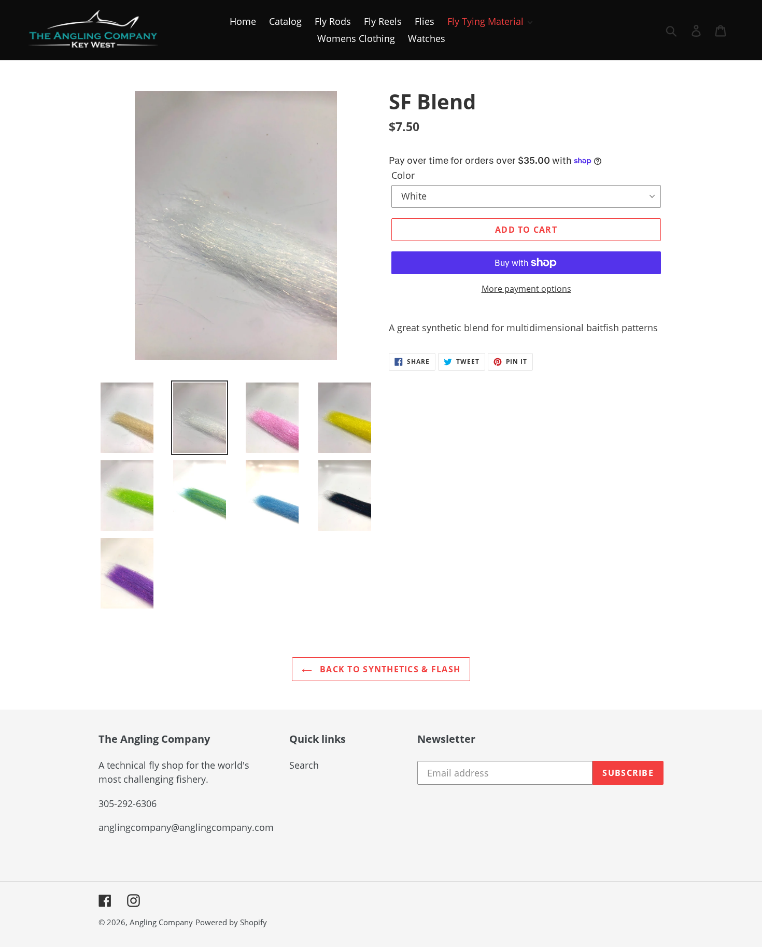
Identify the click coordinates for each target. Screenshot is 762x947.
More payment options (526, 288)
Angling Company (161, 922)
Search (304, 765)
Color (403, 175)
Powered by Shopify (231, 922)
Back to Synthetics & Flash (389, 669)
